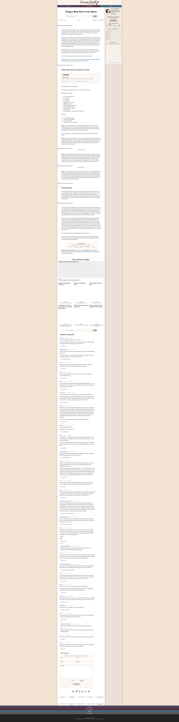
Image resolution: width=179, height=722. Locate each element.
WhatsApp (88, 246)
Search (95, 16)
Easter (81, 29)
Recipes (68, 6)
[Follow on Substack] (76, 692)
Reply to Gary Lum (64, 346)
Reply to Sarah (63, 581)
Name (62, 657)
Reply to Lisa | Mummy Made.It (65, 359)
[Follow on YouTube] (73, 692)
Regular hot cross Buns (89, 59)
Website (78, 661)
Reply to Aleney (63, 378)
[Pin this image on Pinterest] (103, 26)
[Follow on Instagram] (80, 692)
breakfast (63, 39)
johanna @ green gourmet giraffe (65, 564)
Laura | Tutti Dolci (63, 605)
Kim (60, 642)
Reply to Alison (63, 497)
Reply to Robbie (63, 477)
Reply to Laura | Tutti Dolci (65, 609)
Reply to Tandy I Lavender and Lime (66, 524)
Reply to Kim (63, 648)
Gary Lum (61, 337)
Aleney (61, 372)
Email (94, 246)
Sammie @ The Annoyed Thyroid (65, 501)
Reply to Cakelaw (64, 389)
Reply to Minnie (63, 448)
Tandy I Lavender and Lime (64, 516)
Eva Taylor (61, 596)
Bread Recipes (77, 251)
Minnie (61, 435)
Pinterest (82, 246)
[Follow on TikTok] (86, 692)
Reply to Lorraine (64, 560)
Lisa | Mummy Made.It (63, 349)
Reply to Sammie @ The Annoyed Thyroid (67, 513)
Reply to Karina (63, 486)
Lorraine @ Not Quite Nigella (65, 546)
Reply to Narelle (63, 619)
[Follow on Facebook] (89, 692)
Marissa (61, 584)
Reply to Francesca (64, 421)
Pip (60, 635)
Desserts (89, 251)
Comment (62, 665)
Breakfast (84, 251)
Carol (61, 362)
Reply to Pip (63, 639)
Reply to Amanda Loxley (65, 402)
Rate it (62, 661)
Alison (61, 490)
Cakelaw (61, 381)
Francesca (61, 405)
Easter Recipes (96, 251)
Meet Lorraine (114, 13)
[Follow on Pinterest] (83, 692)
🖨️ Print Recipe (65, 74)
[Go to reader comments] (62, 20)
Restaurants (89, 6)
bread (64, 31)
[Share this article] (59, 20)
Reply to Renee (63, 541)
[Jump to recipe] (65, 20)
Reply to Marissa (63, 592)
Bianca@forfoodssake (63, 451)
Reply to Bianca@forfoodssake (66, 457)
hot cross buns (79, 56)
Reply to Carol (63, 368)
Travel (110, 6)
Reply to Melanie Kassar (65, 431)
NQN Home (89, 713)
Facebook (76, 246)
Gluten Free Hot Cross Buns (81, 60)
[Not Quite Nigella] (89, 3)
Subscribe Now (114, 20)
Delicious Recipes (67, 253)
